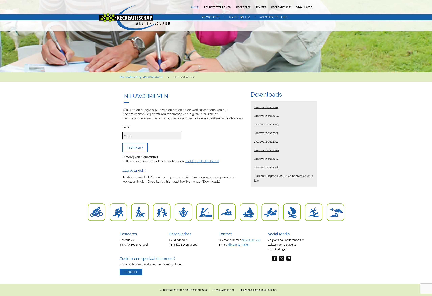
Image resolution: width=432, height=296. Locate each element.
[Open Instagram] (289, 258)
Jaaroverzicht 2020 (266, 150)
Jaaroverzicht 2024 (266, 115)
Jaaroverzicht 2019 (266, 158)
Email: (126, 127)
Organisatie (304, 7)
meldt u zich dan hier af (202, 161)
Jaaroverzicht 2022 (266, 133)
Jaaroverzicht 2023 (266, 124)
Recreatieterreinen (217, 7)
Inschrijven (134, 147)
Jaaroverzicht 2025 (266, 107)
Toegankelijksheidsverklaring (258, 290)
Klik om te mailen (238, 244)
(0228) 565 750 (251, 240)
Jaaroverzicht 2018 (266, 167)
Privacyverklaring (224, 290)
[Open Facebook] (275, 258)
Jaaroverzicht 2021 (266, 141)
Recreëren (243, 7)
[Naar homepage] (134, 18)
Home (195, 7)
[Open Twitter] (282, 258)
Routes (261, 7)
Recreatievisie (281, 7)
